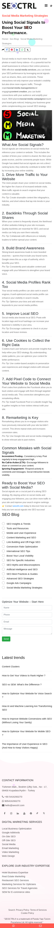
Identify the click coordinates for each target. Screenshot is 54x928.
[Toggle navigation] (46, 5)
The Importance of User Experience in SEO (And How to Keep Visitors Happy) (24, 746)
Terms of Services (38, 910)
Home (5, 39)
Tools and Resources (18, 528)
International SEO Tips (18, 551)
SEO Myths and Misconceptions (23, 565)
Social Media (8, 844)
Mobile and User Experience (21, 533)
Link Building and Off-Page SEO (23, 542)
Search (11, 910)
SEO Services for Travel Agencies (19, 888)
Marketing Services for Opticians (19, 884)
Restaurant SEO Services (15, 880)
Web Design (8, 856)
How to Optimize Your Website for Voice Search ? (27, 695)
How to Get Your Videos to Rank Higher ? (23, 675)
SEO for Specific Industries (21, 560)
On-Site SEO (9, 836)
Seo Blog (14, 39)
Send (6, 639)
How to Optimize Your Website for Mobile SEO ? (26, 733)
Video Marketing (10, 852)
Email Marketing (10, 848)
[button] (51, 5)
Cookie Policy (27, 913)
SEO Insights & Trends (18, 524)
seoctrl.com (18, 506)
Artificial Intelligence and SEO (22, 569)
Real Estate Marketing (13, 876)
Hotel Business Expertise (15, 872)
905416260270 (12, 801)
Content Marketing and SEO (21, 537)
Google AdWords (11, 832)
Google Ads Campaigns (19, 583)
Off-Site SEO (9, 840)
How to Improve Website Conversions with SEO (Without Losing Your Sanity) (27, 720)
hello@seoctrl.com (14, 805)
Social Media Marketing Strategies (24, 587)
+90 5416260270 (13, 796)
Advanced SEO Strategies (20, 578)
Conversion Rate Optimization (22, 546)
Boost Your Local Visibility (20, 555)
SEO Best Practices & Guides (22, 574)
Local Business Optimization (17, 828)
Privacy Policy (22, 910)
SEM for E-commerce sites (16, 892)
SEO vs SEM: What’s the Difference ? (22, 684)
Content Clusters (11, 666)
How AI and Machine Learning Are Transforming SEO (27, 708)
